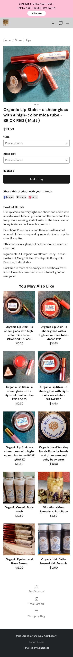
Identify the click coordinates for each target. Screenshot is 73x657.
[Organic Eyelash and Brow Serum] (19, 539)
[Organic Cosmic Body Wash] (19, 488)
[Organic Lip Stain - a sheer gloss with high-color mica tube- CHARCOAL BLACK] (19, 307)
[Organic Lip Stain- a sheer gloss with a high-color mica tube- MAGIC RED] (54, 307)
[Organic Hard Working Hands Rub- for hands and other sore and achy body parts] (54, 427)
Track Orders (36, 604)
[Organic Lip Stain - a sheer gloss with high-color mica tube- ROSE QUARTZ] (19, 427)
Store (18, 40)
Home (7, 40)
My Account (36, 591)
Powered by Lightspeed (37, 647)
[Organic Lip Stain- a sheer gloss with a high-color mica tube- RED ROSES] (19, 367)
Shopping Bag (36, 616)
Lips (28, 40)
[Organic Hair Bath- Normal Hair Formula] (54, 539)
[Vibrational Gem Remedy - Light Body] (54, 488)
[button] (36, 13)
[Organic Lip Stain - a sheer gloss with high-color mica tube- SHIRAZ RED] (54, 367)
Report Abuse (36, 642)
